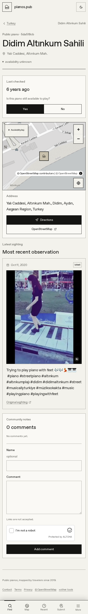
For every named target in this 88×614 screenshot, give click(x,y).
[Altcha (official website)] (69, 531)
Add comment (44, 549)
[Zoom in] (78, 129)
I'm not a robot (25, 530)
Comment (13, 476)
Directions (46, 219)
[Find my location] (78, 183)
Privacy (28, 589)
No (63, 109)
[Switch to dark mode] (81, 7)
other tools (66, 589)
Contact (7, 589)
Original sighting (17, 402)
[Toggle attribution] (80, 173)
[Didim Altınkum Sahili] (44, 156)
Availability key (17, 130)
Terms (18, 589)
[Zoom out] (78, 138)
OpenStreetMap (42, 229)
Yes (25, 109)
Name (11, 453)
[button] (44, 156)
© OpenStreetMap (66, 173)
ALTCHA (67, 536)
